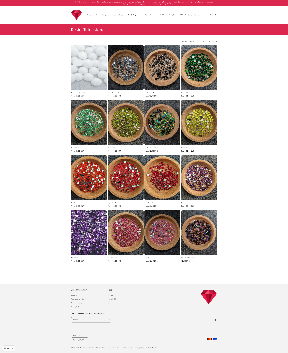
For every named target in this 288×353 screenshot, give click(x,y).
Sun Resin (74, 203)
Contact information (152, 347)
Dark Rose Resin (113, 258)
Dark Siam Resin (149, 203)
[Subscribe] (108, 319)
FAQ (109, 303)
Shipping (74, 295)
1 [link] (137, 272)
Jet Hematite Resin (150, 93)
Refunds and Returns (78, 299)
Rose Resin (147, 258)
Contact (110, 295)
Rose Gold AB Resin (187, 258)
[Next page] (150, 272)
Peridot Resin (75, 148)
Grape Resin (185, 203)
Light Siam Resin (113, 203)
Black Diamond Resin (115, 93)
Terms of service (127, 347)
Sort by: (184, 42)
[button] (101, 14)
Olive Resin (111, 148)
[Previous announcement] (71, 3)
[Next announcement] (216, 3)
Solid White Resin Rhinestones (81, 93)
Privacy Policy (76, 307)
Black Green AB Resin (151, 148)
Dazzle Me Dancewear (81, 348)
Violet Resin (75, 258)
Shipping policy (139, 347)
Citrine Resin (185, 148)
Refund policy (106, 347)
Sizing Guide (112, 299)
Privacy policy (116, 347)
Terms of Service (77, 303)
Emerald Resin (186, 93)
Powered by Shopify (94, 348)
